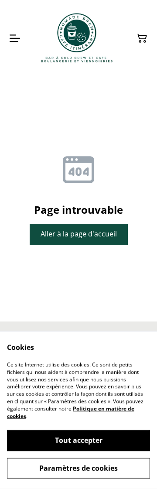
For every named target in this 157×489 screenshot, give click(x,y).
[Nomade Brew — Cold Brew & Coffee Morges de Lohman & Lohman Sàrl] (77, 38)
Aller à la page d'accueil (79, 234)
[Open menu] (14, 38)
